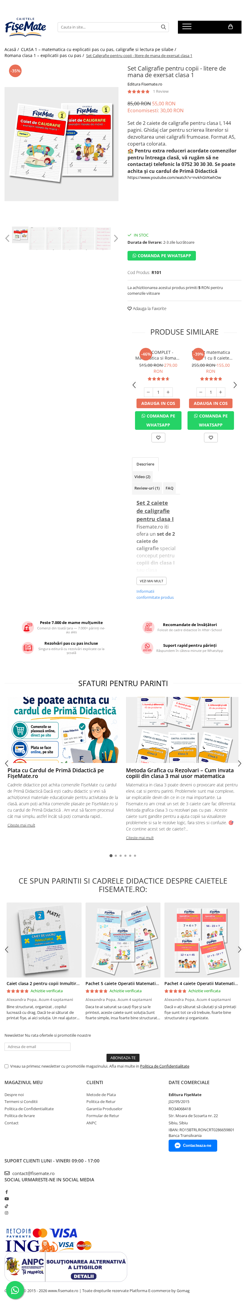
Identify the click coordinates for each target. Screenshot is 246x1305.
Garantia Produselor (104, 1108)
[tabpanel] (61, 144)
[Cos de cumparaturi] (230, 27)
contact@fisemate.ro (33, 1173)
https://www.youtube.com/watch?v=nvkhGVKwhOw (174, 177)
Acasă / (12, 49)
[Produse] (187, 28)
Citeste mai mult (21, 825)
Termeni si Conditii (21, 1101)
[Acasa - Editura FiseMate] (26, 27)
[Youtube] (6, 1198)
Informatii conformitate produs (155, 594)
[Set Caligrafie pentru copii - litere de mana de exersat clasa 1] (61, 144)
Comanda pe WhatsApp (163, 255)
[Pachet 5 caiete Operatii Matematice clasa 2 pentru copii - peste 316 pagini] (122, 940)
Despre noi (14, 1094)
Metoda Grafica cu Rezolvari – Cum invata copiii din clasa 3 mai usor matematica (180, 773)
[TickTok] (6, 1206)
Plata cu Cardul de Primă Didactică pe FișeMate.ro (56, 773)
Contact (11, 1123)
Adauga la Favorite (149, 308)
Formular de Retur (102, 1115)
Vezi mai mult (151, 581)
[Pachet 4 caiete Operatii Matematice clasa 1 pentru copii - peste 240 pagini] (201, 940)
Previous (8, 238)
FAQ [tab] (169, 488)
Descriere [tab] (145, 464)
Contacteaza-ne (197, 1145)
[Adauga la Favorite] (158, 437)
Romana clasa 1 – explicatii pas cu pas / (44, 55)
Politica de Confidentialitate (164, 1066)
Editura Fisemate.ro (145, 84)
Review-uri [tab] (147, 488)
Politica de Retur (101, 1101)
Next (115, 238)
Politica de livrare (19, 1115)
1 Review (161, 91)
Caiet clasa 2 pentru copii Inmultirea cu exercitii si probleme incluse (76, 983)
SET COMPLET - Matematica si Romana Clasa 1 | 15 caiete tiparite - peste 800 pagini (158, 355)
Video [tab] (142, 476)
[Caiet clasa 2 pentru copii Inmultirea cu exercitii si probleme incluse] (43, 940)
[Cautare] (163, 27)
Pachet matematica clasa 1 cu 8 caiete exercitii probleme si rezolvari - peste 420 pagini (210, 355)
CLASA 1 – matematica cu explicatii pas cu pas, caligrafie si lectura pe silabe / (99, 49)
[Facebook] (6, 1192)
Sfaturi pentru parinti (123, 683)
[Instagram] (6, 1213)
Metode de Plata (101, 1094)
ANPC (91, 1123)
